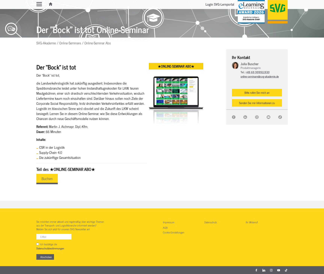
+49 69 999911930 (257, 72)
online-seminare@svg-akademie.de (260, 76)
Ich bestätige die (50, 246)
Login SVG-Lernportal (220, 4)
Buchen (47, 178)
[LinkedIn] (245, 116)
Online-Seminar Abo (97, 43)
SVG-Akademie (46, 43)
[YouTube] (268, 116)
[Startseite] (51, 4)
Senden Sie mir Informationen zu (257, 102)
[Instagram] (257, 116)
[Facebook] (234, 116)
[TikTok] (280, 116)
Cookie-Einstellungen (173, 232)
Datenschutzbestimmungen (50, 248)
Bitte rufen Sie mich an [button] (256, 92)
